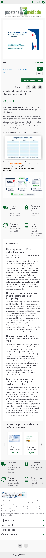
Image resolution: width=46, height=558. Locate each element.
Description (12, 243)
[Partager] (28, 87)
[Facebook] (20, 546)
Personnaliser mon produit (32, 80)
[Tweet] (34, 87)
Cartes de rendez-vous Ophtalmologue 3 (15, 450)
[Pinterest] (40, 87)
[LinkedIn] (26, 546)
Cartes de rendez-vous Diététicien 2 (31, 449)
